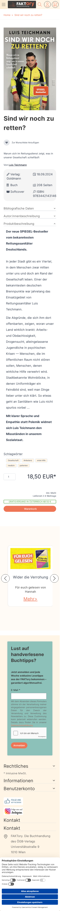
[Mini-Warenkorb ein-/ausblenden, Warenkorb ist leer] (55, 4)
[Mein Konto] (47, 4)
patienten (24, 465)
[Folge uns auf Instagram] (30, 811)
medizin (11, 465)
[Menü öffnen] (3, 4)
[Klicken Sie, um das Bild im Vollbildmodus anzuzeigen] (30, 69)
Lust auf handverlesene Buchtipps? (27, 654)
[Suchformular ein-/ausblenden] (40, 4)
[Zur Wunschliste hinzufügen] (7, 143)
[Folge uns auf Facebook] (30, 801)
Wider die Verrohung (30, 577)
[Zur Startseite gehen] (22, 4)
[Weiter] (54, 578)
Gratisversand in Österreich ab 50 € (30, 501)
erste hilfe (41, 460)
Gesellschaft (13, 460)
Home (7, 14)
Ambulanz (28, 460)
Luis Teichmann (18, 164)
